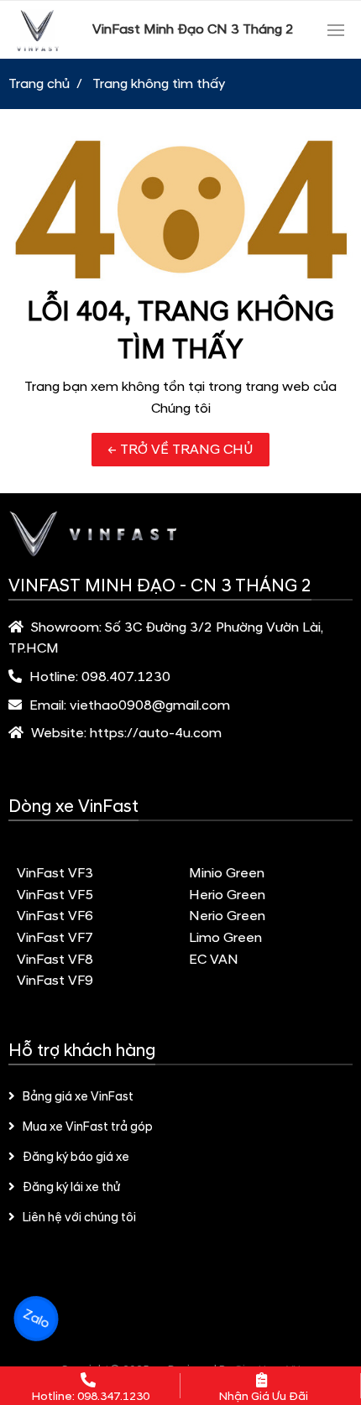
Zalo (36, 1319)
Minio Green (226, 873)
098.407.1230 (125, 677)
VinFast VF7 (55, 937)
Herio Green (227, 895)
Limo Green (225, 937)
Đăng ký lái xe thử (71, 1187)
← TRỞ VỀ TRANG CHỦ (180, 449)
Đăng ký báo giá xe (76, 1157)
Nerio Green (227, 916)
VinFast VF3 (55, 873)
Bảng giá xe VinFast (78, 1097)
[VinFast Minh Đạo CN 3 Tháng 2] (38, 29)
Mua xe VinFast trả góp (88, 1127)
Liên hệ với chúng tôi (79, 1217)
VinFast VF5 (55, 895)
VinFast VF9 (55, 980)
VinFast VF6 (55, 916)
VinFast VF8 (55, 959)
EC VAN (213, 959)
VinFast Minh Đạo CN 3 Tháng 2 (193, 29)
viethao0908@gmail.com (150, 705)
